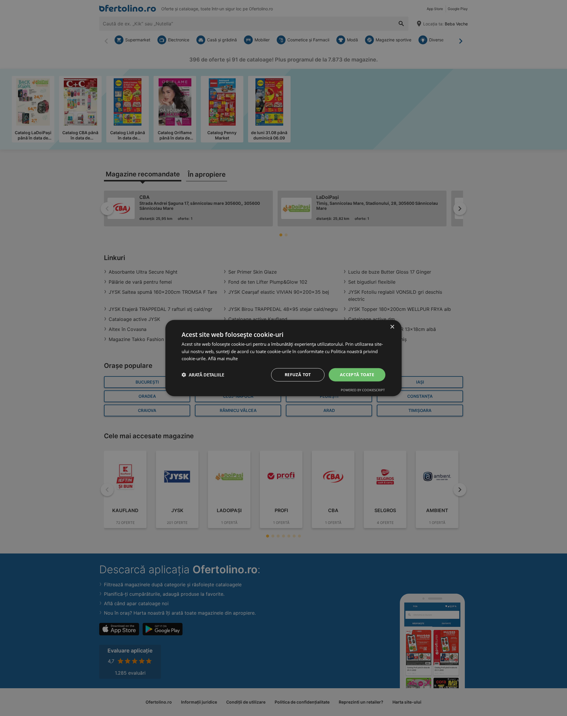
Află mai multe (223, 358)
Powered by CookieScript (363, 390)
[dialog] (283, 358)
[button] (203, 374)
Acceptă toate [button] (357, 374)
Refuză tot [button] (298, 374)
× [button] (392, 326)
